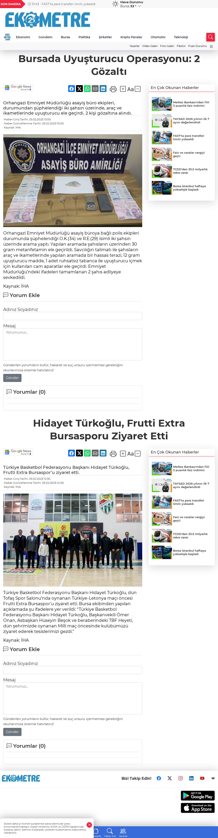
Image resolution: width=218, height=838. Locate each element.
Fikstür (181, 46)
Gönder (12, 378)
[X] (169, 778)
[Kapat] (89, 825)
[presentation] (103, 4)
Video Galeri (150, 46)
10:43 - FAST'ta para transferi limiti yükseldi (63, 4)
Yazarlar (135, 46)
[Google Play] (191, 796)
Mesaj (9, 325)
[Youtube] (202, 778)
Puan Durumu (197, 46)
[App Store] (191, 808)
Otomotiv (158, 37)
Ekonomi (23, 37)
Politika (84, 37)
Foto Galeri (167, 46)
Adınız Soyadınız (20, 309)
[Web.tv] (213, 778)
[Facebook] (159, 778)
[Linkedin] (191, 778)
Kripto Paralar (131, 37)
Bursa (65, 37)
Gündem (45, 37)
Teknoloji (181, 37)
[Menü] (211, 46)
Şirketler (105, 37)
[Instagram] (180, 778)
